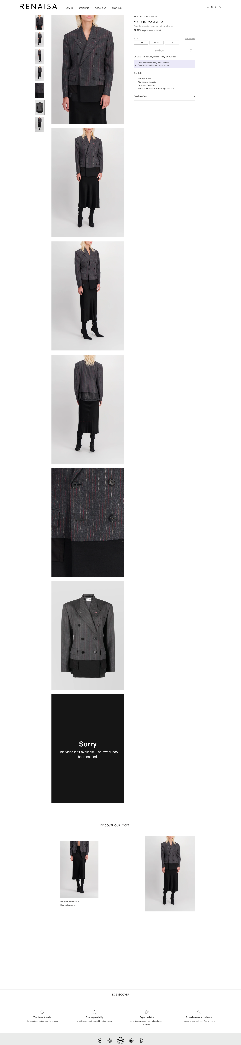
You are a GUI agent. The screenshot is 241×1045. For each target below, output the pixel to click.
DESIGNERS (84, 8)
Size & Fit (138, 73)
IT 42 (172, 42)
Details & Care (140, 96)
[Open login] (212, 7)
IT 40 (156, 42)
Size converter (190, 38)
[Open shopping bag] (220, 7)
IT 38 (141, 42)
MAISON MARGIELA (148, 22)
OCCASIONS (100, 8)
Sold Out (159, 50)
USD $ (197, 7)
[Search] (216, 7)
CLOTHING (117, 8)
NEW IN (69, 8)
